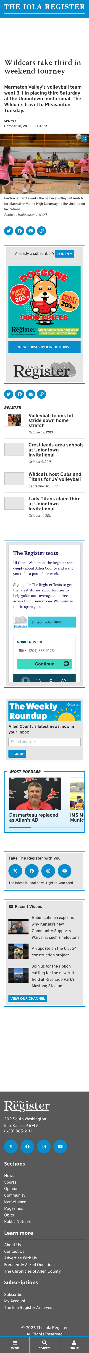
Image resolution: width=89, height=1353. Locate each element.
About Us (12, 1245)
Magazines (13, 1208)
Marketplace (15, 1202)
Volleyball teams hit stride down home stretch (51, 421)
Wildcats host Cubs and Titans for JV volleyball (55, 477)
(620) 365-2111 (18, 1131)
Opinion (11, 1189)
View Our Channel (27, 998)
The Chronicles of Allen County (32, 1271)
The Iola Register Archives (28, 1308)
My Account (15, 1301)
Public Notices (17, 1221)
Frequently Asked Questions (29, 1265)
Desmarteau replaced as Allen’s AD (33, 817)
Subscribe (13, 1295)
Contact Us (14, 1251)
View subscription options (44, 347)
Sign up (17, 754)
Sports (10, 121)
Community (15, 1195)
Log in (63, 253)
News (9, 1176)
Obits (9, 1215)
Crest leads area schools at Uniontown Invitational (56, 450)
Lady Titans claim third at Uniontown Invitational (55, 504)
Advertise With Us (20, 1258)
